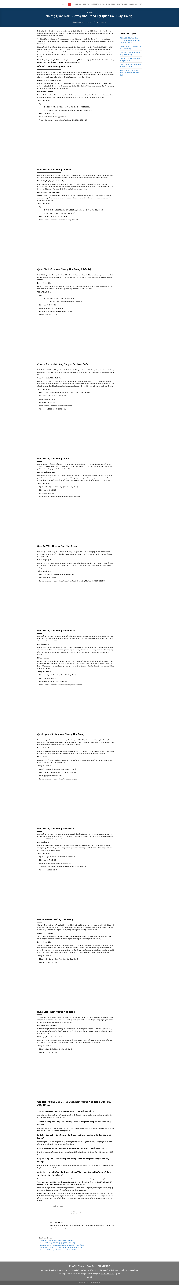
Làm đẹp (111, 4)
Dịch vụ (78, 4)
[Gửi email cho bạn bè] (79, 1212)
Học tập (86, 4)
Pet (140, 4)
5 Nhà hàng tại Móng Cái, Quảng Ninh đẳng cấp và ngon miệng (61, 1247)
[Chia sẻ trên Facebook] (72, 1212)
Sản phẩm (133, 4)
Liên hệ (89, 1277)
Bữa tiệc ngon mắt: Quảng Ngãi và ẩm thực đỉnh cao (130, 65)
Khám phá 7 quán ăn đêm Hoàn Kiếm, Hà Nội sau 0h (57, 1240)
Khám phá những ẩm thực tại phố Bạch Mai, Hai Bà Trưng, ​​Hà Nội (62, 1245)
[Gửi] (69, 4)
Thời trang (122, 4)
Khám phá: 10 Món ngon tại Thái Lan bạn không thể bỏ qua (59, 1250)
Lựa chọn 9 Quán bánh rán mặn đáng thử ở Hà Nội (130, 54)
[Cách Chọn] (46, 4)
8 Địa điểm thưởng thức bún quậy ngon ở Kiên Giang (57, 1243)
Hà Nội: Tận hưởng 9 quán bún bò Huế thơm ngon (130, 48)
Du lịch (103, 4)
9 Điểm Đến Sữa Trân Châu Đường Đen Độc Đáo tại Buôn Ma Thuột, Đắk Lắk (130, 40)
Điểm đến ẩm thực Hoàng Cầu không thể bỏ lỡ (130, 60)
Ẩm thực (95, 4)
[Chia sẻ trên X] (75, 1212)
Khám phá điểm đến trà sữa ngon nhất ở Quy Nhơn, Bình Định (129, 73)
